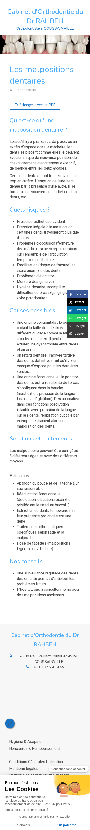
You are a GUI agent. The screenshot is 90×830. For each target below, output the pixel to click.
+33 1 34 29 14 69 (49, 667)
